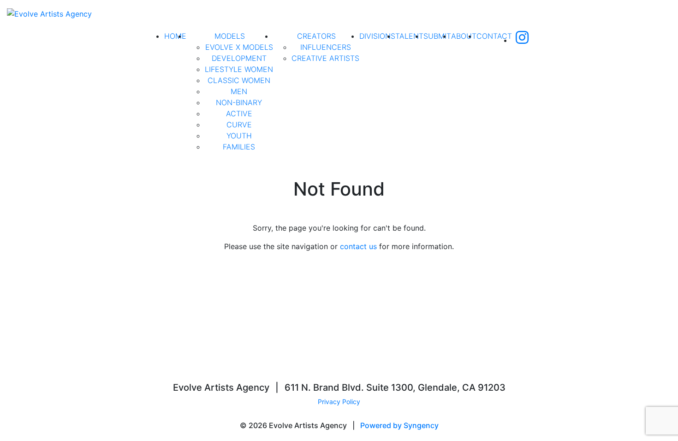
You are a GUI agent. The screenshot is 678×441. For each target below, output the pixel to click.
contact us (358, 246)
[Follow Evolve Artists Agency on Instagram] (522, 40)
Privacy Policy (339, 401)
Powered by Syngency (399, 425)
